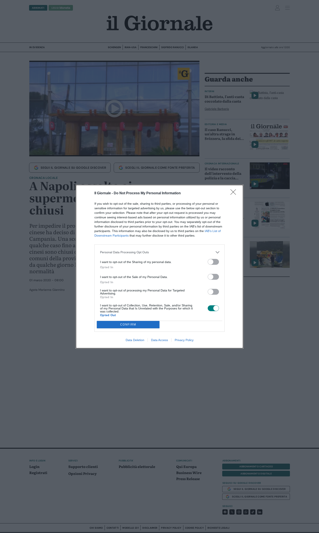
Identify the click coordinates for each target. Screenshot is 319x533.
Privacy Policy (184, 340)
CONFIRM (128, 324)
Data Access (159, 340)
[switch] (213, 262)
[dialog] (159, 266)
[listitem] (159, 252)
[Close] (234, 193)
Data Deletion (135, 340)
